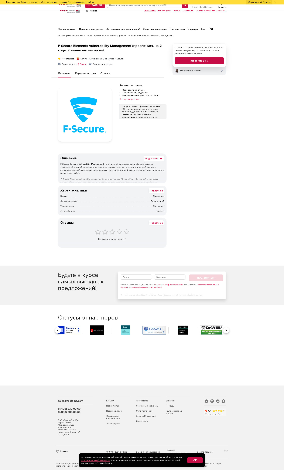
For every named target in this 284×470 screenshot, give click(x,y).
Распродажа (142, 401)
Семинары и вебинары (147, 406)
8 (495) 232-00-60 (69, 408)
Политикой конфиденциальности (169, 285)
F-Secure (82, 64)
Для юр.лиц (188, 10)
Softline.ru (150, 10)
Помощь (170, 406)
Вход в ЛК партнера (145, 416)
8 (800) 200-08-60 (69, 412)
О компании (142, 421)
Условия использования (148, 452)
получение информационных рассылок (145, 287)
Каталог (110, 401)
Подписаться (206, 277)
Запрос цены (164, 10)
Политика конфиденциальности (176, 451)
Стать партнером (144, 411)
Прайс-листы (112, 406)
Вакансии (170, 401)
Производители (114, 411)
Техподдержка (113, 423)
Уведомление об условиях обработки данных (183, 295)
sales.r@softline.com (203, 7)
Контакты (221, 10)
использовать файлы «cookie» (95, 460)
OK (195, 460)
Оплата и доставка (205, 10)
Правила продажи (204, 452)
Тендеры (176, 10)
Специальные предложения (113, 417)
